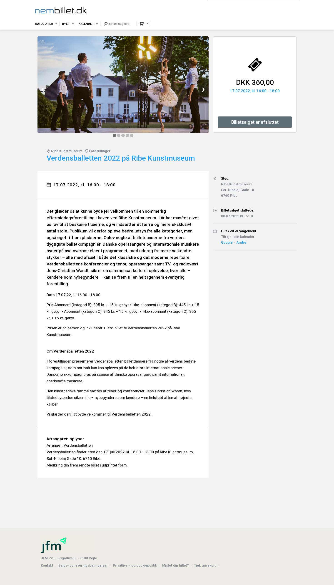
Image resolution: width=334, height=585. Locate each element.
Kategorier (44, 23)
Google (227, 242)
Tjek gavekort (205, 565)
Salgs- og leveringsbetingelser (83, 565)
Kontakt (47, 565)
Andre (241, 242)
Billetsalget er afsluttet (255, 122)
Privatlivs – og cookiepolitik (135, 565)
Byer (65, 23)
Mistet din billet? (175, 565)
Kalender (86, 23)
